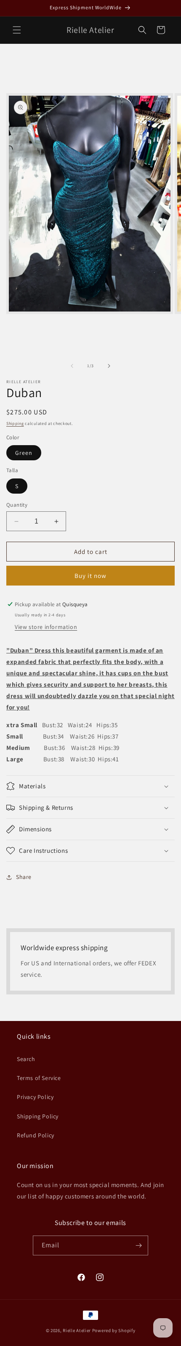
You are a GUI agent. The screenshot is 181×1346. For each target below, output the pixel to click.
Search (26, 1059)
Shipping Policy (38, 1116)
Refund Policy (35, 1135)
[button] (17, 30)
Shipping (15, 423)
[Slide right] (109, 366)
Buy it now (90, 576)
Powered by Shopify (114, 1330)
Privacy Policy (35, 1097)
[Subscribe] (138, 1245)
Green (23, 453)
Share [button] (24, 877)
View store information (46, 627)
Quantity (16, 504)
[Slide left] (72, 366)
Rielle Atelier (77, 1330)
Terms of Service (39, 1078)
